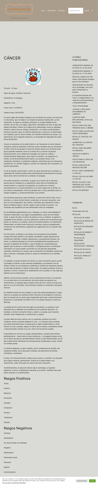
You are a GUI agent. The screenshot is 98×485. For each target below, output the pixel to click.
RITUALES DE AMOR (82, 218)
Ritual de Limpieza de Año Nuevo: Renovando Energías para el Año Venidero (83, 79)
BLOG (43, 11)
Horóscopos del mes (80, 211)
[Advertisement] (49, 35)
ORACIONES (51, 11)
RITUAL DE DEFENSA (80, 190)
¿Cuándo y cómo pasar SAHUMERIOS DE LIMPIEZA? (81, 111)
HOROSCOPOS (74, 11)
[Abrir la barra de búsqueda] (92, 11)
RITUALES (61, 11)
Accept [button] (92, 481)
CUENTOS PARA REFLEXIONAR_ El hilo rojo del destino (82, 119)
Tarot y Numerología (80, 106)
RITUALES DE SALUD (82, 249)
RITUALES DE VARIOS (82, 252)
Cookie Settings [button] (82, 481)
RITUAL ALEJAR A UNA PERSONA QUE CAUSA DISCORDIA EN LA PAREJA (82, 184)
